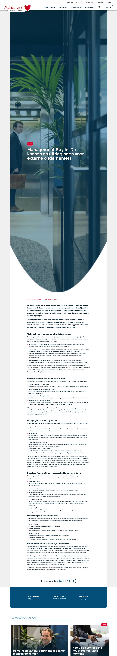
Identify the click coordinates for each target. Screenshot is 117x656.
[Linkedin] (61, 581)
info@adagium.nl (84, 599)
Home (29, 299)
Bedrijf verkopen (49, 7)
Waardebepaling (76, 7)
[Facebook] (74, 581)
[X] (68, 581)
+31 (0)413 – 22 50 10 (59, 599)
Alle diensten (89, 7)
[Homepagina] (18, 7)
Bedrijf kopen (62, 7)
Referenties (89, 2)
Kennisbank (37, 299)
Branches (101, 2)
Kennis (109, 2)
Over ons (70, 2)
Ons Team (79, 2)
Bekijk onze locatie (33, 599)
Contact (108, 7)
